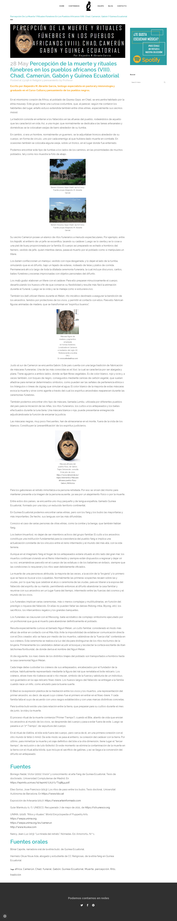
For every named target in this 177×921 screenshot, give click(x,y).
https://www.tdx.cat (53, 793)
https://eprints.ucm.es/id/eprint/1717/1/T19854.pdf (39, 782)
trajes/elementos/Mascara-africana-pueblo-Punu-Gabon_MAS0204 (68, 480)
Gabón (57, 869)
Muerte (89, 869)
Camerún (28, 869)
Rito (112, 869)
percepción (102, 869)
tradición (15, 874)
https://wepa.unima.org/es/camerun (31, 822)
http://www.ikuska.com (23, 827)
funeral (47, 869)
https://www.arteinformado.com (62, 800)
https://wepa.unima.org (23, 818)
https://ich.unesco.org (97, 807)
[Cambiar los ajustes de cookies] (4, 916)
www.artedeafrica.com (69, 358)
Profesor (68, 80)
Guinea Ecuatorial (73, 869)
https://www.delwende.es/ (68, 475)
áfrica (18, 869)
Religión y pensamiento (45, 80)
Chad (38, 869)
